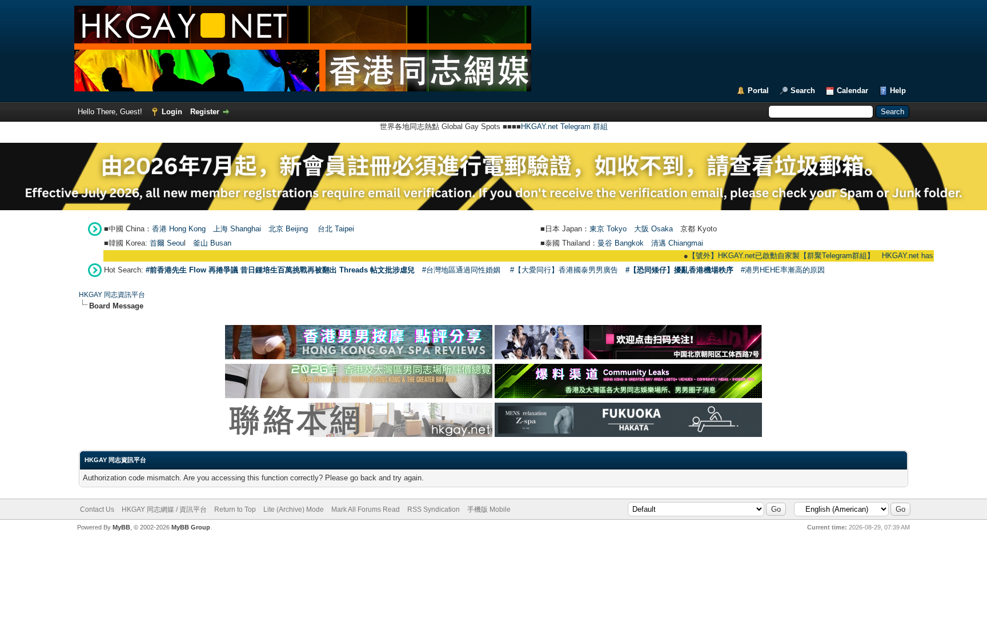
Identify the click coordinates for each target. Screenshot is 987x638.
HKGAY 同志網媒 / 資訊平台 (164, 509)
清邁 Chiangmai (677, 243)
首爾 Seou (167, 243)
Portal (758, 90)
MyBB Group (190, 527)
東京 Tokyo (608, 228)
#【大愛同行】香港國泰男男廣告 (564, 270)
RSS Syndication (433, 509)
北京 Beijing (288, 228)
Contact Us (97, 509)
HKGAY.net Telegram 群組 (564, 126)
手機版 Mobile (489, 509)
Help (898, 90)
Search (803, 90)
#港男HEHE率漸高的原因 (783, 270)
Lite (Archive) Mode (293, 509)
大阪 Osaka (653, 228)
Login (172, 111)
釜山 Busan (212, 243)
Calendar (852, 90)
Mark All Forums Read (365, 509)
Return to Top (235, 509)
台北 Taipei (336, 228)
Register (204, 111)
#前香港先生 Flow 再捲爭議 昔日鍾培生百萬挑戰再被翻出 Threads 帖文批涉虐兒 (280, 270)
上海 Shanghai (237, 228)
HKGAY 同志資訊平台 (112, 295)
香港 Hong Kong (179, 228)
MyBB (121, 527)
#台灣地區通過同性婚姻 (461, 270)
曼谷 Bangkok (620, 243)
